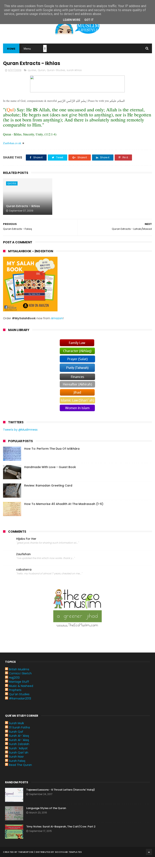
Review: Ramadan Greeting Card (48, 485)
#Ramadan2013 (20, 698)
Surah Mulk (16, 723)
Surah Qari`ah (18, 753)
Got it (89, 19)
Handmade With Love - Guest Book (50, 467)
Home (11, 48)
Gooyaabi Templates (68, 852)
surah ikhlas (74, 70)
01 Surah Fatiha (19, 727)
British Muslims (19, 669)
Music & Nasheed (21, 686)
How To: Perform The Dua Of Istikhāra (52, 449)
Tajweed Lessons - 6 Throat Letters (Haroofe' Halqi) (60, 790)
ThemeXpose (26, 852)
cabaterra (23, 569)
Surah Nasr (16, 757)
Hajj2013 (14, 678)
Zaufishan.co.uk (12, 143)
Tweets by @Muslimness (20, 430)
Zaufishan (23, 554)
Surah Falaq (17, 761)
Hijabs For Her (26, 539)
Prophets (15, 690)
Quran (41, 70)
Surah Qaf (16, 732)
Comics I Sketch (20, 673)
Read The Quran (20, 765)
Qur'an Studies (19, 694)
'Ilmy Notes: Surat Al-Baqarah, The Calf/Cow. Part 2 (60, 826)
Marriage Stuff (19, 682)
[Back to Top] (149, 852)
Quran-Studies (56, 70)
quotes (32, 70)
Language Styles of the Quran (46, 808)
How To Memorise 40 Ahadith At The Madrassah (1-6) (63, 504)
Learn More (71, 19)
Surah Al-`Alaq (19, 736)
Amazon (57, 318)
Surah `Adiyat (18, 748)
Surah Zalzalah (19, 744)
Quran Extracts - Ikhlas (23, 206)
